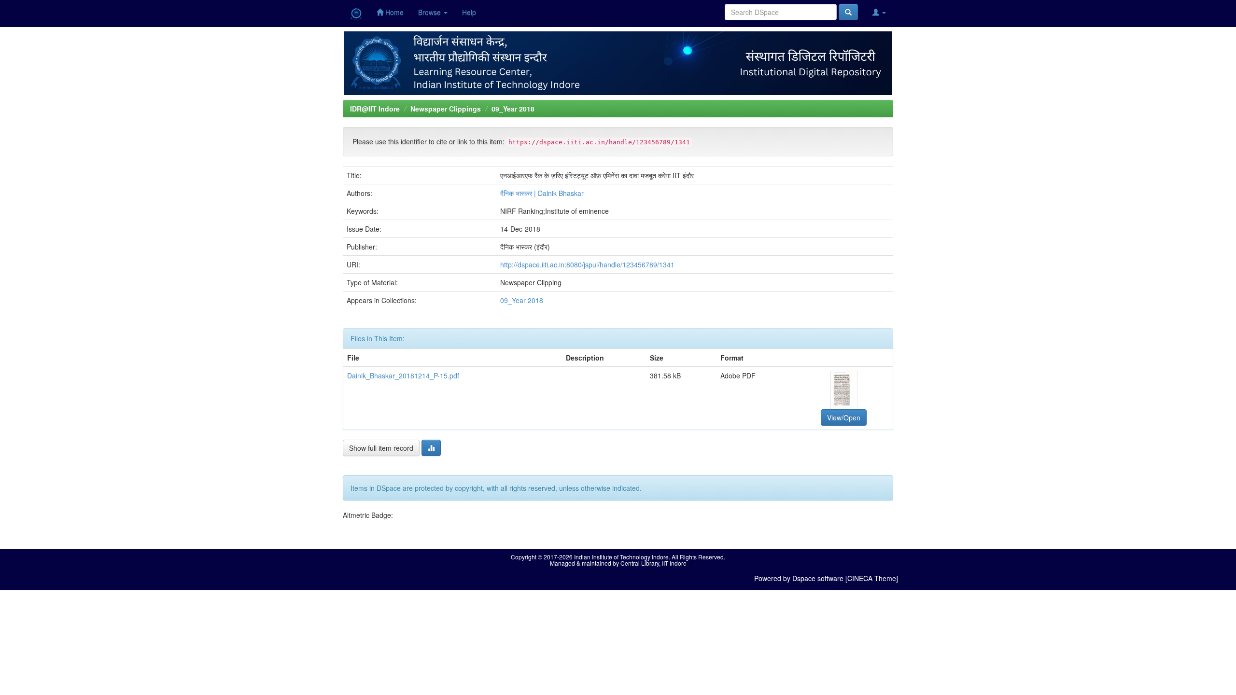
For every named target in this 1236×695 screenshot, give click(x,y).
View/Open (843, 417)
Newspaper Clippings (445, 108)
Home (393, 12)
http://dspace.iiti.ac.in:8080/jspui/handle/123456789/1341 (587, 264)
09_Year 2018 (513, 108)
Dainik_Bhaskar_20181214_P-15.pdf (403, 375)
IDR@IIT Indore (375, 108)
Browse (430, 12)
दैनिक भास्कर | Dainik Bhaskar (542, 193)
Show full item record (381, 448)
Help (469, 12)
